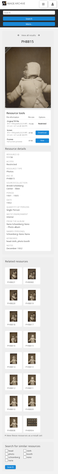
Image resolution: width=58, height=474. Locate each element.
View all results (28, 35)
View (42, 140)
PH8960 (29, 282)
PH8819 (29, 303)
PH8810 (11, 409)
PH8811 (29, 388)
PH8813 (29, 366)
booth (29, 454)
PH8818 (11, 324)
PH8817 (29, 324)
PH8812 (11, 388)
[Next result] (38, 35)
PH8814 (11, 366)
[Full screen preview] (28, 77)
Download (42, 132)
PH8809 (29, 409)
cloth (28, 450)
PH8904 (29, 430)
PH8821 (11, 282)
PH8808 (11, 430)
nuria (10, 460)
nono (29, 457)
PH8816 (11, 345)
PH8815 (29, 345)
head (10, 450)
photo (11, 454)
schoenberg (14, 457)
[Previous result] (18, 35)
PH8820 (11, 303)
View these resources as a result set (24, 435)
